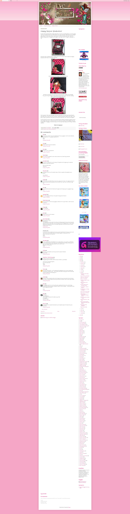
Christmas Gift (82, 350)
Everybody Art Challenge (83, 366)
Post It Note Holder (82, 413)
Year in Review (82, 465)
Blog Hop (81, 339)
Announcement (82, 327)
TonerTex (81, 447)
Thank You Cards (82, 445)
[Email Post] (53, 127)
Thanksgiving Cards (83, 446)
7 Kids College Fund (83, 324)
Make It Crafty (82, 402)
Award (81, 329)
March (82, 310)
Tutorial (81, 449)
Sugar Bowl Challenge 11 (84, 277)
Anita (44, 143)
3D (80, 321)
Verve (80, 454)
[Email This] (54, 127)
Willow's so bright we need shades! (84, 281)
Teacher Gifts (82, 442)
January (82, 313)
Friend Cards (82, 377)
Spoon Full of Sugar (83, 425)
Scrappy (44, 207)
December (82, 262)
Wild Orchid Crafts (83, 460)
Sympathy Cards (82, 441)
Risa (43, 134)
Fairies (81, 367)
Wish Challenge (82, 463)
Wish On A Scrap (82, 464)
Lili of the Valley (82, 395)
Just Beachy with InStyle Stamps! (84, 274)
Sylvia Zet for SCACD (83, 440)
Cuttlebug (81, 354)
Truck (80, 448)
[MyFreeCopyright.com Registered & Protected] (84, 482)
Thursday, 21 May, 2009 (46, 300)
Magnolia (81, 399)
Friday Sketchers (82, 376)
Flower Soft (81, 375)
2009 (81, 260)
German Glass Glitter (83, 378)
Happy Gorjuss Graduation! (84, 292)
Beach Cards (81, 333)
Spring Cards (82, 428)
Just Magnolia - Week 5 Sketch (84, 287)
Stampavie (81, 430)
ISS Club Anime (82, 387)
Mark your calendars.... (83, 278)
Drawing (81, 356)
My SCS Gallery (47, 25)
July (81, 269)
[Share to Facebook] (57, 127)
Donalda (44, 179)
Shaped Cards (82, 420)
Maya (44, 293)
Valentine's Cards (82, 453)
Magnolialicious (82, 401)
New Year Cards (82, 408)
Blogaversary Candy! (83, 307)
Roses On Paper (82, 414)
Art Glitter (81, 328)
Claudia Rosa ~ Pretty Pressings (48, 257)
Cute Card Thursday (83, 353)
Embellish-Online (82, 363)
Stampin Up (50, 129)
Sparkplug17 (45, 194)
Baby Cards (81, 330)
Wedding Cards (82, 458)
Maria (44, 283)
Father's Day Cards (83, 371)
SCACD (81, 417)
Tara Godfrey (45, 240)
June (82, 271)
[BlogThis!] (55, 127)
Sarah (44, 213)
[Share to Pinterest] (58, 127)
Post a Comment (44, 309)
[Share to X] (56, 127)
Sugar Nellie (54, 129)
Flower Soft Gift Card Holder (84, 291)
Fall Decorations (82, 370)
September (82, 266)
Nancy (44, 149)
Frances (44, 269)
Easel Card (81, 359)
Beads (81, 334)
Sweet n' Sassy (82, 439)
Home (41, 25)
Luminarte (81, 397)
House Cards (81, 383)
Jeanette (44, 277)
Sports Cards (82, 426)
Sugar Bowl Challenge (83, 434)
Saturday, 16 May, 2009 (46, 140)
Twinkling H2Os (82, 451)
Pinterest (81, 411)
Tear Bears (81, 443)
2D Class (81, 319)
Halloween (81, 382)
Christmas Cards (82, 348)
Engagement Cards (83, 364)
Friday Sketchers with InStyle (83, 283)
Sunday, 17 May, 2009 (46, 152)
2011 (80, 257)
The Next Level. (45, 226)
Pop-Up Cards (82, 412)
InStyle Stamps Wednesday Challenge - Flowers (84, 295)
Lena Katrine (45, 161)
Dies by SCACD (82, 355)
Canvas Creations (82, 342)
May (81, 272)
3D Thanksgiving (82, 322)
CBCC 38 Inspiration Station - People (84, 298)
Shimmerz (81, 422)
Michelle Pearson (45, 200)
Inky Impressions (82, 384)
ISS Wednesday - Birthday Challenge (84, 290)
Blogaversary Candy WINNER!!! (83, 305)
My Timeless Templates (83, 407)
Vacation (81, 452)
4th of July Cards (82, 323)
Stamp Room (82, 429)
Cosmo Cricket (82, 352)
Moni (43, 187)
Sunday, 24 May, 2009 (46, 307)
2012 (80, 256)
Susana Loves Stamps (83, 437)
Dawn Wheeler (45, 219)
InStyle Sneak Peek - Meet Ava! (84, 300)
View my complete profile (83, 88)
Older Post (73, 311)
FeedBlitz (84, 157)
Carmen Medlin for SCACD (84, 344)
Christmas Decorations (83, 349)
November (82, 263)
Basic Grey (81, 331)
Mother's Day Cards (83, 406)
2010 (80, 259)
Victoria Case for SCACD (83, 455)
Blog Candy (81, 338)
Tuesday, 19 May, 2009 (46, 290)
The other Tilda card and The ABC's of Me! (84, 285)
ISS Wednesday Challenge (84, 389)
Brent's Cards (82, 341)
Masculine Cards (82, 405)
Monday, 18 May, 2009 (46, 227)
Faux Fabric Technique (83, 372)
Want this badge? (84, 60)
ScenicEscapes (82, 418)
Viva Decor (81, 457)
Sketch (81, 423)
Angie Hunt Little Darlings (84, 325)
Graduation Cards (45, 129)
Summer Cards (82, 436)
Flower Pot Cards (82, 373)
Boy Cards (81, 340)
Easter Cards (82, 360)
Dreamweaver (82, 358)
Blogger (69, 507)
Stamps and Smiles (83, 432)
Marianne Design (82, 404)
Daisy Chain (45, 170)
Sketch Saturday (82, 424)
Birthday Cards (82, 336)
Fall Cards (81, 369)
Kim (47, 127)
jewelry (81, 390)
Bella (80, 335)
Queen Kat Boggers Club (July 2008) (84, 488)
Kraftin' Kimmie (82, 393)
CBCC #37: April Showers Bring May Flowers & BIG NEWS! (84, 302)
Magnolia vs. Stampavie (83, 400)
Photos (81, 410)
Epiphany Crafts (82, 365)
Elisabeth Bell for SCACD (83, 361)
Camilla (44, 250)
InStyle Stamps (82, 385)
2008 (81, 315)
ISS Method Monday (83, 388)
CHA (80, 347)
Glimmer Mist (82, 379)
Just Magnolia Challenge (83, 391)
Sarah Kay (81, 416)
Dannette (44, 155)
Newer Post (42, 311)
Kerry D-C (44, 303)
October (82, 265)
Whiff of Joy (82, 459)
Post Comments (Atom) (48, 313)
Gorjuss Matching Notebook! (84, 276)
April (81, 308)
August (82, 268)
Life (80, 394)
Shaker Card (82, 419)
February (82, 311)
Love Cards (81, 396)
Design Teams (55, 25)
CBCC (80, 346)
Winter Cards (82, 461)
